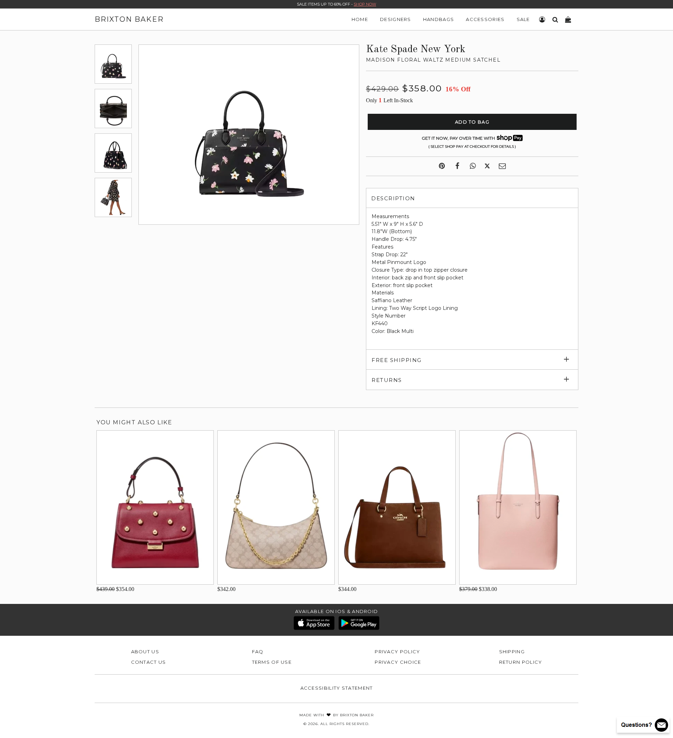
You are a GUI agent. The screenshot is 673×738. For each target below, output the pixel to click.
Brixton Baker (129, 19)
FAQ (258, 651)
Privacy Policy (397, 651)
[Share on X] (487, 166)
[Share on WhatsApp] (472, 166)
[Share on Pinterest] (442, 166)
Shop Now (365, 4)
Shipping (512, 651)
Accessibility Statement (336, 688)
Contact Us (148, 662)
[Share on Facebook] (457, 166)
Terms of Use (272, 662)
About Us (145, 651)
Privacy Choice (398, 662)
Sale (523, 19)
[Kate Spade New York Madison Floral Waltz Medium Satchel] (113, 64)
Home (360, 19)
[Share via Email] (502, 166)
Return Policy (520, 662)
